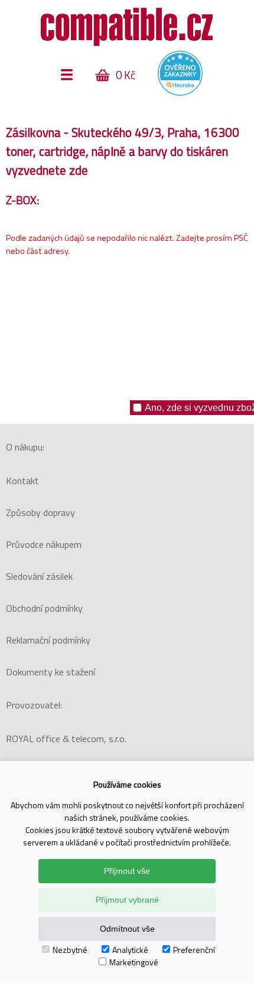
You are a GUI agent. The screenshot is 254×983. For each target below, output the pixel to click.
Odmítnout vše (127, 928)
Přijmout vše (127, 871)
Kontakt (22, 480)
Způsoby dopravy (40, 512)
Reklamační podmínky (48, 640)
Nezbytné (70, 949)
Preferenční (194, 949)
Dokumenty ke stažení (50, 672)
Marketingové (133, 962)
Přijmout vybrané (127, 899)
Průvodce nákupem (44, 544)
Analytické (130, 949)
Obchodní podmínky (44, 608)
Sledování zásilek (39, 576)
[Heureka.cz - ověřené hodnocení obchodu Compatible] (180, 92)
